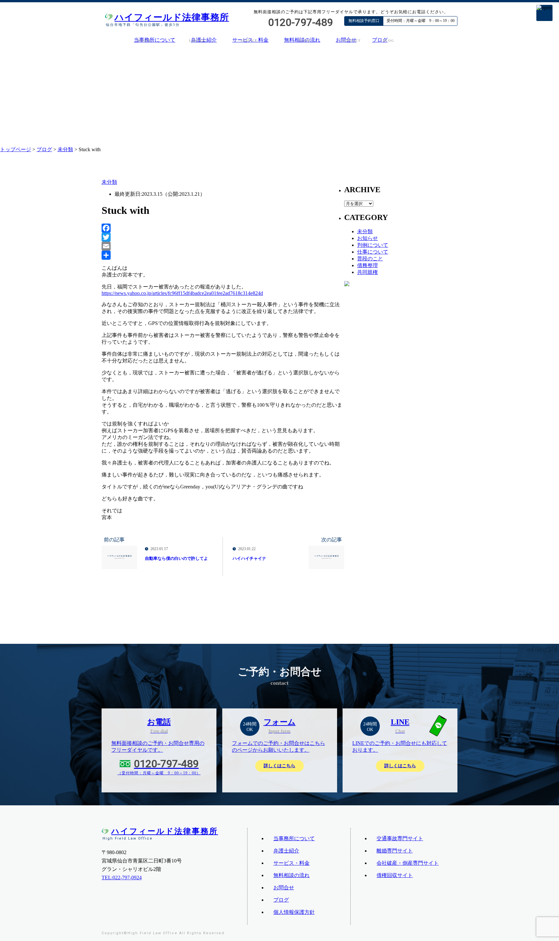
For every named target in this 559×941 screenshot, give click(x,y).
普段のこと (370, 258)
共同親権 (367, 272)
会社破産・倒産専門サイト (408, 863)
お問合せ (283, 887)
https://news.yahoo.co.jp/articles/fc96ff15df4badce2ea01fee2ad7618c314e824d (182, 293)
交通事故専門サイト (400, 838)
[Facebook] (223, 228)
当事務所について (154, 40)
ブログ (380, 40)
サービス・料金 (291, 863)
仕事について (372, 252)
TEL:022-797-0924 (122, 877)
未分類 (65, 149)
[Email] (223, 246)
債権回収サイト (395, 875)
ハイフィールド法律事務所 (172, 17)
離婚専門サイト (395, 850)
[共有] (223, 255)
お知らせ (367, 238)
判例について (372, 245)
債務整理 (367, 265)
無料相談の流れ (291, 875)
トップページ (15, 149)
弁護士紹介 (286, 850)
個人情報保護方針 (294, 912)
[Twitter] (223, 237)
